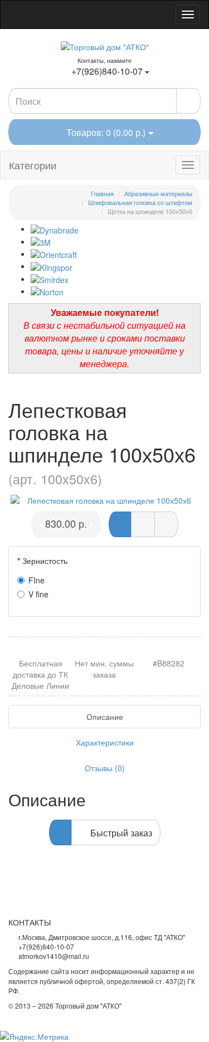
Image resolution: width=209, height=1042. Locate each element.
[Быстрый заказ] (143, 524)
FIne (36, 580)
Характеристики (105, 742)
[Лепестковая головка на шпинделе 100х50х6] (104, 500)
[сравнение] (166, 524)
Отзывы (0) (105, 767)
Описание (104, 716)
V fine (38, 594)
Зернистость (44, 560)
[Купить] (120, 524)
